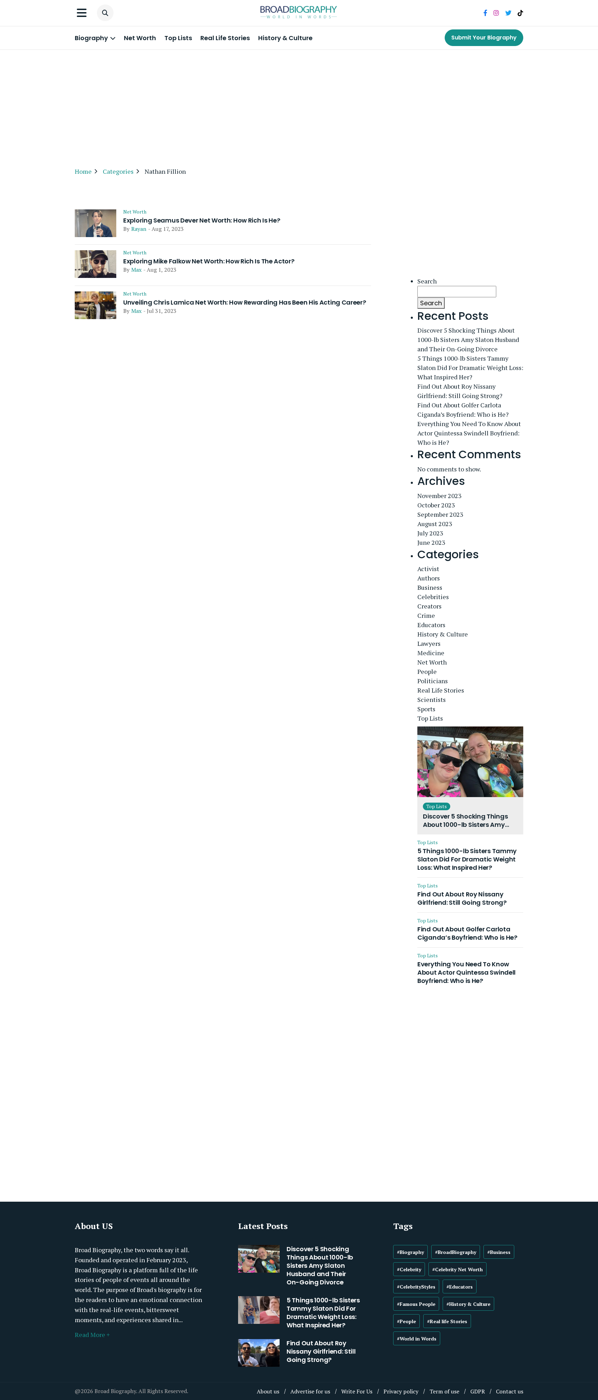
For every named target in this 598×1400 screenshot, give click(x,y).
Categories (118, 171)
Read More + (92, 1334)
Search (427, 281)
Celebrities (433, 597)
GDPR (477, 1391)
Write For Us (356, 1391)
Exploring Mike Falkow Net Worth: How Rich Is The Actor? (209, 261)
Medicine (430, 653)
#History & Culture (468, 1304)
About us (268, 1391)
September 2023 (440, 514)
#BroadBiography (455, 1252)
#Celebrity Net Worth (457, 1269)
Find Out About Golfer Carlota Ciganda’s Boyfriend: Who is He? (463, 409)
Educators (431, 625)
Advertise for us (310, 1391)
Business (429, 587)
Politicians (432, 681)
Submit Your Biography (484, 38)
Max (136, 269)
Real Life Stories (225, 38)
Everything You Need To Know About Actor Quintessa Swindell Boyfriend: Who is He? (469, 432)
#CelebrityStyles (416, 1286)
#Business (498, 1252)
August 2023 (434, 524)
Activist (428, 568)
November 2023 (439, 495)
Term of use (444, 1391)
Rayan (138, 229)
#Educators (459, 1286)
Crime (426, 615)
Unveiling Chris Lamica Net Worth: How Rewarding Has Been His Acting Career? (244, 302)
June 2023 (431, 542)
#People (406, 1321)
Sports (426, 709)
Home (83, 171)
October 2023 (436, 505)
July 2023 (430, 533)
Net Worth (140, 38)
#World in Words (416, 1338)
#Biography (410, 1252)
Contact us (509, 1391)
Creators (429, 606)
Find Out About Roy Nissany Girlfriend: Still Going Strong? (459, 391)
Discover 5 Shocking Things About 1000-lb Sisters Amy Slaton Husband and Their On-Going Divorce (468, 339)
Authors (428, 578)
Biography (92, 38)
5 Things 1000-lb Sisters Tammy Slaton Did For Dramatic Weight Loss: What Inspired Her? (470, 367)
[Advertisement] (299, 105)
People (427, 671)
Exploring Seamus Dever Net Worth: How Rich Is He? (201, 220)
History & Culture (285, 38)
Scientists (431, 699)
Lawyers (429, 643)
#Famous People (416, 1304)
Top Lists (178, 38)
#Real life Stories (447, 1321)
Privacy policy (400, 1391)
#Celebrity (409, 1269)
